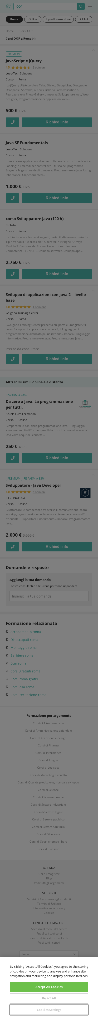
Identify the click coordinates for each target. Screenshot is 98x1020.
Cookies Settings (49, 1010)
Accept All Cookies (49, 987)
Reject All (49, 998)
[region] (49, 988)
